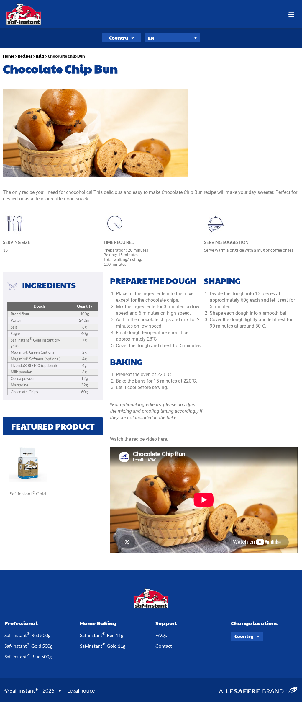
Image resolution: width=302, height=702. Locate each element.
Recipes (25, 56)
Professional (21, 623)
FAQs (161, 635)
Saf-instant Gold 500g (28, 645)
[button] (291, 14)
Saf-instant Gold (28, 493)
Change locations (254, 623)
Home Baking (98, 623)
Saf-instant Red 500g (27, 635)
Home (8, 56)
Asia (40, 56)
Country (118, 38)
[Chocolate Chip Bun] (28, 480)
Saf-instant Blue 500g (28, 656)
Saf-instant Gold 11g (102, 645)
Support (166, 623)
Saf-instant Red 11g (101, 635)
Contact (163, 646)
